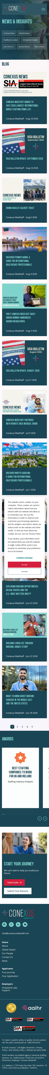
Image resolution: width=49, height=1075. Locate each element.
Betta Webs (41, 1050)
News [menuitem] (4, 961)
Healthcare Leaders (11, 40)
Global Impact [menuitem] (8, 949)
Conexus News (9, 33)
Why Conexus (39, 47)
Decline (24, 571)
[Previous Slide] (40, 818)
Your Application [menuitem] (10, 976)
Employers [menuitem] (7, 984)
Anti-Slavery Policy (16, 1050)
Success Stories (24, 47)
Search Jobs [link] (13, 882)
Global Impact (24, 33)
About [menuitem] (5, 946)
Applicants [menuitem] (7, 968)
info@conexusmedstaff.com (15, 933)
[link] (14, 8)
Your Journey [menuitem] (8, 972)
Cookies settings (24, 557)
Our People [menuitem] (7, 953)
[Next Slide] (45, 818)
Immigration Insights (30, 40)
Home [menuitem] (5, 942)
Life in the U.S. (9, 47)
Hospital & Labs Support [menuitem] (9, 989)
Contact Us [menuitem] (7, 957)
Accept (24, 564)
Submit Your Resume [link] (17, 891)
